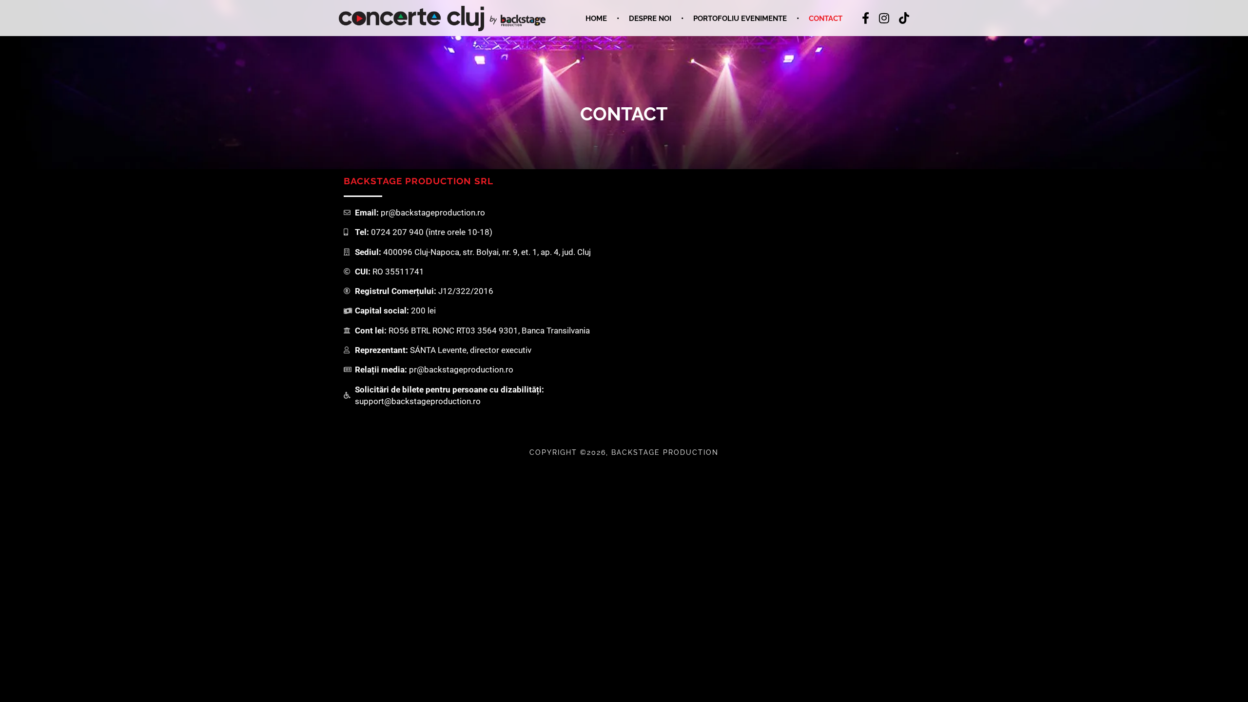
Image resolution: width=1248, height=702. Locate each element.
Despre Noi (650, 18)
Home (596, 18)
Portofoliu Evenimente (740, 18)
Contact (825, 18)
